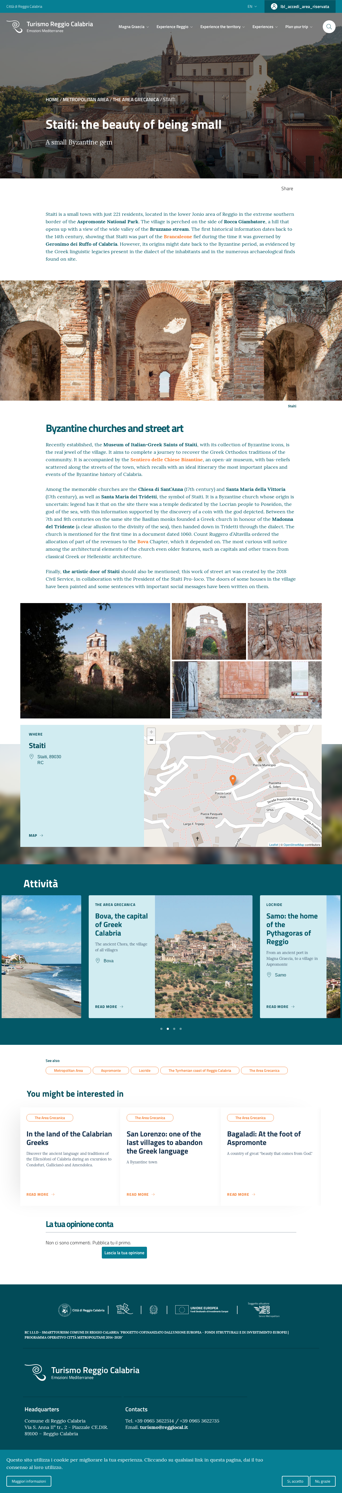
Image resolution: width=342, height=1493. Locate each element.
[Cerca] (329, 26)
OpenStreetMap (293, 844)
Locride (144, 1070)
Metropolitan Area (86, 99)
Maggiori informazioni (29, 1481)
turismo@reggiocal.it (164, 1427)
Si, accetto (295, 1481)
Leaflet (273, 844)
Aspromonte (111, 1070)
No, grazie (322, 1481)
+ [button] (151, 732)
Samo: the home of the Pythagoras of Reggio (292, 928)
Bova (143, 541)
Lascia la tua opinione (124, 1252)
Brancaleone (178, 236)
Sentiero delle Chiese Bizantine (166, 459)
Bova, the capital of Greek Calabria (121, 924)
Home (52, 99)
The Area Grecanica (136, 99)
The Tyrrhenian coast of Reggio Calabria (200, 1070)
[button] (161, 1028)
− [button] (151, 740)
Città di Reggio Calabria (24, 6)
